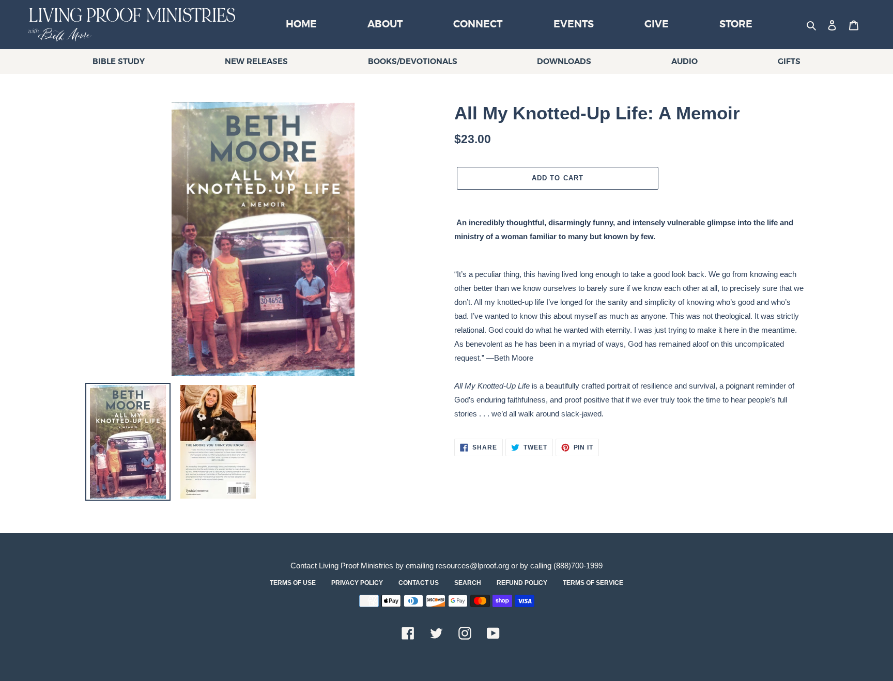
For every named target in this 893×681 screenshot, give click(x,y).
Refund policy (522, 582)
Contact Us (418, 582)
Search (467, 582)
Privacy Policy (357, 582)
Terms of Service (593, 582)
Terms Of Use (293, 582)
